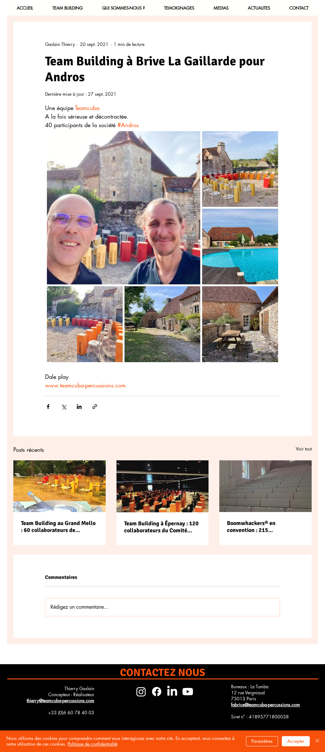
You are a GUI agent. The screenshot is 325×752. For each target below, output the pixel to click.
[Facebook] (156, 691)
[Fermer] (317, 741)
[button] (67, 8)
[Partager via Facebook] (48, 407)
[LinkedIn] (172, 691)
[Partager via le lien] (95, 407)
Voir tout (304, 449)
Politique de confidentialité (92, 744)
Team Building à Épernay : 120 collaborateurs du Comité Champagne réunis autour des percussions (161, 527)
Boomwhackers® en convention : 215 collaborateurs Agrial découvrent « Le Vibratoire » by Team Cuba (262, 527)
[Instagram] (141, 691)
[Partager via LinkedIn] (79, 407)
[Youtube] (188, 691)
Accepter (295, 741)
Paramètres (262, 741)
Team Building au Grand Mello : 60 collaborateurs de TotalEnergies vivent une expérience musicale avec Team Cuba (58, 527)
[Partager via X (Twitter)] (64, 407)
